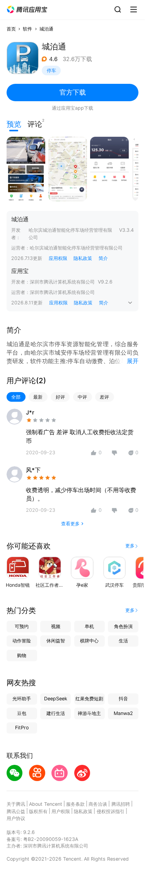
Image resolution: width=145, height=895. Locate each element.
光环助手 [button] (21, 698)
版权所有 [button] (38, 811)
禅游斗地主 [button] (89, 713)
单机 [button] (89, 626)
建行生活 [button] (55, 713)
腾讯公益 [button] (16, 811)
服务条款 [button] (75, 804)
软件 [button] (27, 29)
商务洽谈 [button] (98, 804)
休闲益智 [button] (55, 641)
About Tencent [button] (45, 804)
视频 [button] (55, 626)
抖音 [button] (123, 698)
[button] (27, 10)
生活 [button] (123, 641)
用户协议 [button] (16, 818)
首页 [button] (11, 29)
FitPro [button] (22, 727)
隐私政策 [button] (82, 258)
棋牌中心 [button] (89, 641)
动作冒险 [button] (21, 641)
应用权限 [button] (58, 258)
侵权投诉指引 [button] (111, 811)
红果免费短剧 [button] (89, 698)
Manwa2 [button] (123, 713)
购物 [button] (21, 655)
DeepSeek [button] (55, 698)
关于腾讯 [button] (16, 804)
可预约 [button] (22, 626)
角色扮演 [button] (123, 626)
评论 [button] (34, 123)
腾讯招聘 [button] (120, 804)
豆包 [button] (21, 713)
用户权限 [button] (60, 811)
